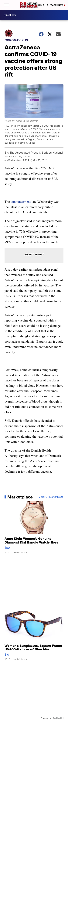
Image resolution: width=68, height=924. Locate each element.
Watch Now (57, 5)
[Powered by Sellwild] (58, 718)
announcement (21, 201)
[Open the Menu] (6, 5)
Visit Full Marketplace (51, 497)
